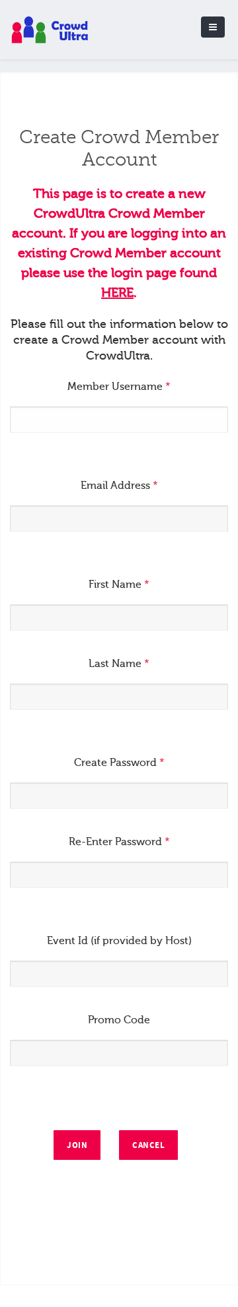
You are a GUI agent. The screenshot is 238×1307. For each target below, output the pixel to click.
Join (77, 1145)
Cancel (148, 1145)
